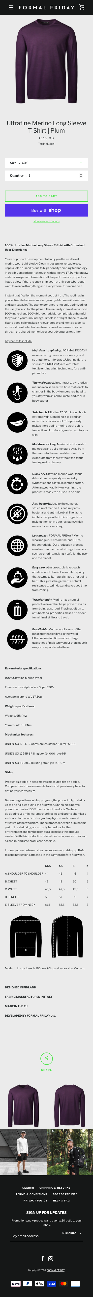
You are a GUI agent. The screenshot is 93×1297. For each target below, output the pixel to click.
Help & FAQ (61, 1200)
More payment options (46, 221)
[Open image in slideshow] (46, 61)
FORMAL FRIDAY (55, 1270)
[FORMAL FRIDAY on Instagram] (50, 1258)
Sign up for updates (46, 1212)
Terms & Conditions (31, 1194)
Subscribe (69, 1233)
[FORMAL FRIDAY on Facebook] (42, 1258)
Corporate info (65, 1194)
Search (28, 1187)
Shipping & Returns (55, 1187)
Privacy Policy (36, 1200)
